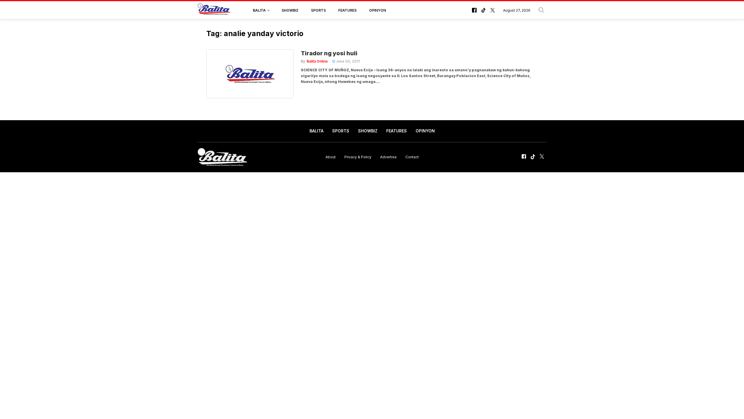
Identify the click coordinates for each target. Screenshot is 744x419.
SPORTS (318, 10)
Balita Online (317, 61)
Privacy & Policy (357, 157)
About (331, 157)
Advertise (388, 157)
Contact (412, 157)
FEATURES (347, 10)
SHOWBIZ (290, 10)
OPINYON (377, 10)
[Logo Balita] (214, 10)
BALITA (259, 10)
